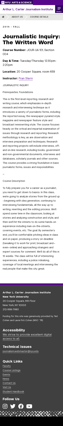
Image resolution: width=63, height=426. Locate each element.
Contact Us (9, 382)
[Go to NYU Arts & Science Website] (16, 2)
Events (6, 374)
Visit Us (7, 387)
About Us (17, 17)
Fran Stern (26, 78)
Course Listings (11, 370)
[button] (59, 9)
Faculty (7, 365)
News (6, 378)
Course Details (39, 17)
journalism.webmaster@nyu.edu (21, 351)
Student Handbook (13, 391)
